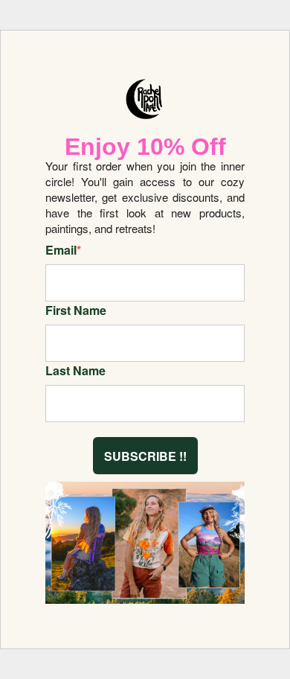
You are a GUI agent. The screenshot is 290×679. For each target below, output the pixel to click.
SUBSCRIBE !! (145, 456)
